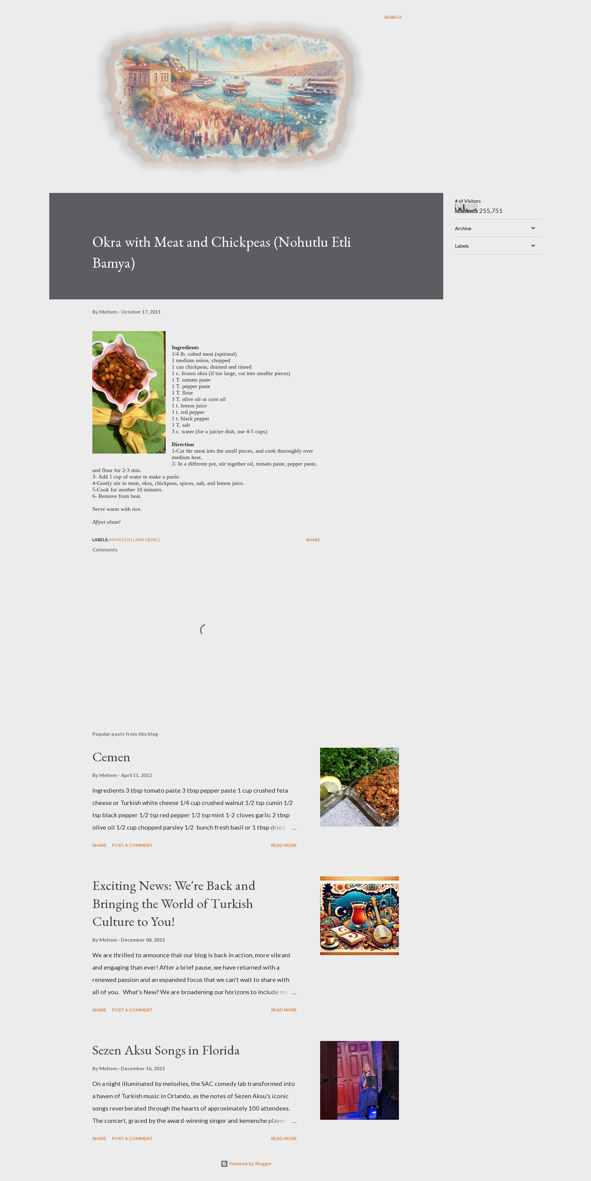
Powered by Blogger (250, 1164)
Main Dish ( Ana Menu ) (135, 539)
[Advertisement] (501, 297)
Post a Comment (132, 845)
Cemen (111, 756)
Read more (284, 845)
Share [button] (313, 539)
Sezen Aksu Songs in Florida (166, 1050)
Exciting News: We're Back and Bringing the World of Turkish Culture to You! (173, 903)
